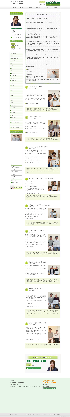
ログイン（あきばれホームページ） (64, 416)
